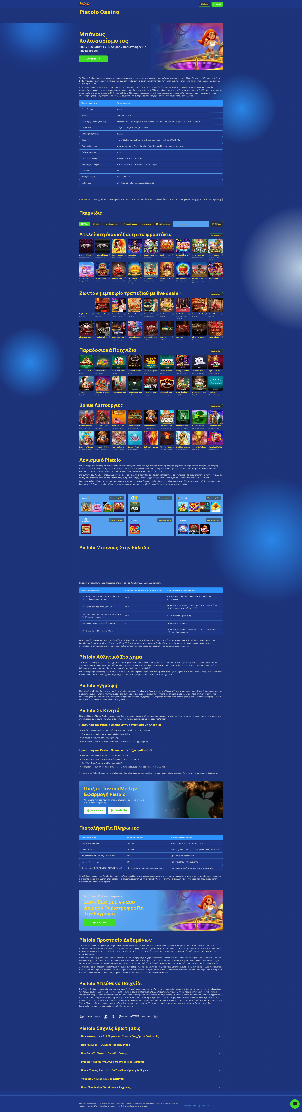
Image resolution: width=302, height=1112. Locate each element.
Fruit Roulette (101, 371)
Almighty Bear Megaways (183, 426)
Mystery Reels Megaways (167, 447)
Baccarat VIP (85, 371)
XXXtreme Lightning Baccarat (101, 314)
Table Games (164, 224)
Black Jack (212, 392)
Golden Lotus (117, 255)
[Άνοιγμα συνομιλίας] (295, 1104)
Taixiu (81, 392)
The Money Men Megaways (215, 426)
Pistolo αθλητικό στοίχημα (185, 199)
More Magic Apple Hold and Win (182, 278)
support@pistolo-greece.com (196, 1106)
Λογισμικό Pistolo (119, 199)
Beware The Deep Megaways (135, 447)
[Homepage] (88, 4)
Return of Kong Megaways (167, 426)
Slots (98, 224)
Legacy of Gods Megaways (86, 447)
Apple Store (96, 810)
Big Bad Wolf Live (85, 314)
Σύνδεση (204, 4)
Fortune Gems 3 (134, 278)
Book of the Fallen (166, 255)
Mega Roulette (118, 337)
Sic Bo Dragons (150, 371)
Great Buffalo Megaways (199, 447)
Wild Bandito (213, 278)
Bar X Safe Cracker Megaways (119, 426)
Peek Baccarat (166, 314)
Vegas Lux (132, 255)
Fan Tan (179, 337)
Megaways (146, 224)
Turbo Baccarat (182, 314)
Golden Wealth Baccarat (198, 314)
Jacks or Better (118, 371)
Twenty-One (197, 371)
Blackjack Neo (166, 392)
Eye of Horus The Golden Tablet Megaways (135, 426)
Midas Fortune (166, 278)
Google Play (120, 810)
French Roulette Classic (151, 392)
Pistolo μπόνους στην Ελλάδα (149, 199)
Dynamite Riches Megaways (102, 447)
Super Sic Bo (213, 337)
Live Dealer (113, 224)
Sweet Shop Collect (182, 255)
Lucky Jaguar (214, 255)
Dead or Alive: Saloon (101, 337)
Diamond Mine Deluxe (101, 255)
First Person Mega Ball (119, 392)
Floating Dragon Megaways (102, 392)
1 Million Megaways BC (183, 447)
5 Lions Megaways (151, 426)
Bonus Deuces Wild (167, 371)
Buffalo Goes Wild (198, 278)
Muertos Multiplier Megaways (215, 447)
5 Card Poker (181, 392)
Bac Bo (163, 337)
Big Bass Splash (150, 278)
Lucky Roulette (182, 371)
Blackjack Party (150, 337)
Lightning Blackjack (85, 337)
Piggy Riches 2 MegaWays (119, 447)
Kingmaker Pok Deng (199, 392)
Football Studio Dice (134, 337)
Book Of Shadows (118, 278)
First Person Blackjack (135, 392)
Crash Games (131, 224)
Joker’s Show (117, 314)
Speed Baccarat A (214, 314)
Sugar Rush (84, 278)
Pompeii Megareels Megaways (86, 426)
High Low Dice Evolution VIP (215, 371)
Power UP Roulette (150, 314)
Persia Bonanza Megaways (102, 426)
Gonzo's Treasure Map (134, 314)
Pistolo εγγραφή (213, 199)
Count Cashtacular (150, 255)
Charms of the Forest (198, 255)
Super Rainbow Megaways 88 (199, 426)
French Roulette (135, 371)
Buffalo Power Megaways (151, 447)
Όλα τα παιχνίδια (116, 498)
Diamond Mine (85, 255)
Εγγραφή (217, 4)
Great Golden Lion (101, 278)
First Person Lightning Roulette (198, 337)
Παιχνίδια (100, 199)
